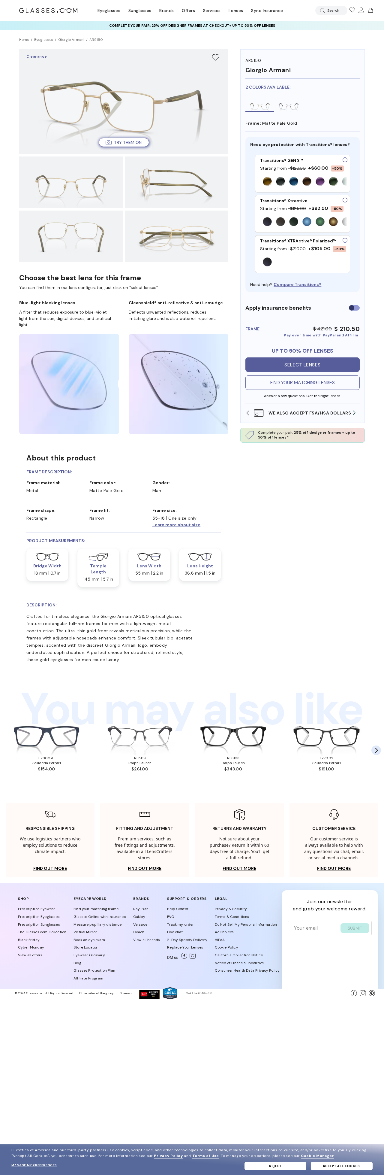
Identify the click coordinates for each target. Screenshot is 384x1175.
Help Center (177, 908)
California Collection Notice (239, 955)
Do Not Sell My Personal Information (246, 924)
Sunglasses (140, 10)
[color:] (303, 182)
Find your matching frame (96, 908)
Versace (140, 924)
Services (212, 10)
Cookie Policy (226, 947)
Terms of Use (205, 1155)
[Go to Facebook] (183, 957)
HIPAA (220, 939)
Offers (188, 10)
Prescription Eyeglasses (39, 916)
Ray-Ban (140, 908)
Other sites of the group (96, 993)
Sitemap (125, 993)
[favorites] (351, 10)
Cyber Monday (31, 947)
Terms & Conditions (232, 916)
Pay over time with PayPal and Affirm (321, 335)
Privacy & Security (231, 908)
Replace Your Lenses (185, 947)
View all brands (146, 939)
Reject (275, 1166)
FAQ (170, 916)
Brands (166, 10)
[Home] (48, 10)
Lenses (236, 10)
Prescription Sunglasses (39, 924)
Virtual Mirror (85, 932)
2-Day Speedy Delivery (187, 939)
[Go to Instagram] (191, 957)
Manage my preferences (34, 1165)
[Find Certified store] (149, 997)
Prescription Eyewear (36, 908)
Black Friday (29, 939)
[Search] (321, 10)
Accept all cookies (342, 1166)
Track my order (180, 924)
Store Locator (86, 947)
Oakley (139, 916)
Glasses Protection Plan (94, 970)
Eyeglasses (109, 10)
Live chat (175, 932)
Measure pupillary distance (98, 924)
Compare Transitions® (297, 284)
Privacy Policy (168, 1155)
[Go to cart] (369, 10)
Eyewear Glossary (89, 955)
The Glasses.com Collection (42, 932)
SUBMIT (355, 928)
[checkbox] (354, 308)
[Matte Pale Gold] (259, 105)
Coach (139, 932)
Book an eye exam (89, 939)
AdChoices (224, 932)
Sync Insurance (267, 10)
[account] (360, 10)
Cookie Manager (317, 1155)
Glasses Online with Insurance (100, 916)
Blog (77, 963)
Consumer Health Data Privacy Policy (247, 970)
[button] (124, 142)
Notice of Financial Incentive (239, 963)
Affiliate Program (88, 978)
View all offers (30, 955)
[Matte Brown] (288, 105)
